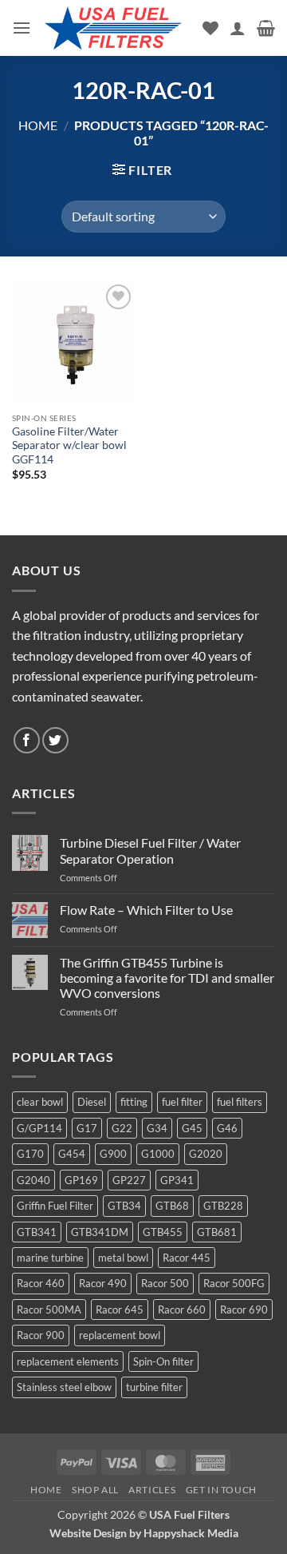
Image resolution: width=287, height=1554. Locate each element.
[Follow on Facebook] (27, 740)
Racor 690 (244, 1309)
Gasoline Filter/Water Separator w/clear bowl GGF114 (69, 445)
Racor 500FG (234, 1283)
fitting (133, 1101)
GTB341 (37, 1232)
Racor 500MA (49, 1309)
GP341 (177, 1180)
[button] (21, 27)
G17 (87, 1128)
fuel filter (182, 1101)
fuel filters (239, 1101)
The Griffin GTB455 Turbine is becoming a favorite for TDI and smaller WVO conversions (167, 977)
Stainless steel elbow (64, 1387)
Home (37, 125)
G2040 (33, 1180)
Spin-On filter (163, 1361)
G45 (192, 1128)
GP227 (129, 1180)
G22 (122, 1128)
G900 (113, 1153)
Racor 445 (186, 1257)
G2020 (205, 1153)
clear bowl (40, 1101)
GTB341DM (99, 1232)
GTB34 (124, 1205)
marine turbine (50, 1257)
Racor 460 (41, 1283)
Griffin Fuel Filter (55, 1205)
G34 (157, 1128)
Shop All (95, 1490)
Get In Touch (221, 1490)
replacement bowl (119, 1335)
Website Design (88, 1533)
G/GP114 (39, 1128)
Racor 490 (103, 1283)
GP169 (81, 1180)
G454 (71, 1153)
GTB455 (163, 1232)
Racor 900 (41, 1335)
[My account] (238, 28)
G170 (30, 1153)
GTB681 (217, 1232)
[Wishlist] (210, 28)
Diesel (91, 1101)
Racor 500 (165, 1283)
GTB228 (223, 1205)
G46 (227, 1128)
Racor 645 (120, 1309)
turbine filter (154, 1387)
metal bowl (123, 1257)
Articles (151, 1490)
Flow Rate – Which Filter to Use (146, 909)
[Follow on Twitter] (55, 740)
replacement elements (68, 1361)
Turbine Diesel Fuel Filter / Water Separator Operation (150, 850)
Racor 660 (182, 1309)
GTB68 (172, 1205)
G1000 (158, 1153)
